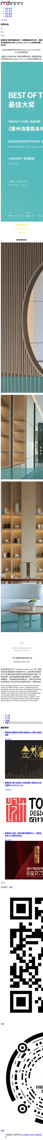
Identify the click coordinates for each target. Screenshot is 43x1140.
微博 (2, 1130)
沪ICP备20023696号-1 (29, 1135)
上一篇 (7, 715)
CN (2, 20)
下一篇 (7, 718)
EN (5, 20)
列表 (7, 720)
